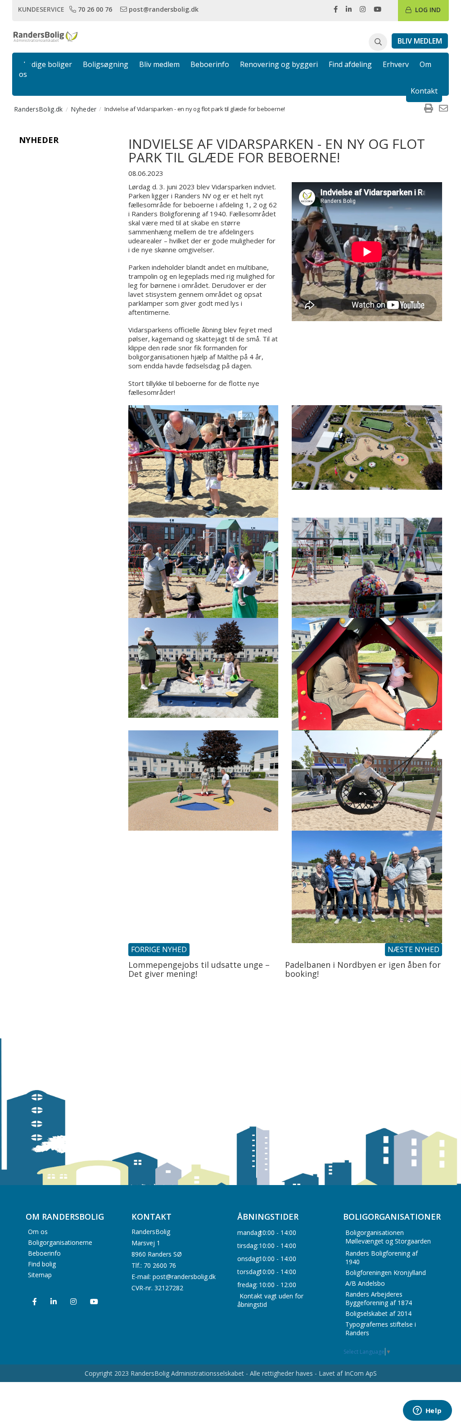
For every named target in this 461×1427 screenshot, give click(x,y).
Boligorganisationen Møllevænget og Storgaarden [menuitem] (388, 1236)
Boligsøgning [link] (105, 64)
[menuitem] (428, 108)
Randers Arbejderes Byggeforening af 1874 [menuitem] (378, 1298)
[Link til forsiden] (46, 35)
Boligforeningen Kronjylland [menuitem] (385, 1272)
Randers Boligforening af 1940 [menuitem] (381, 1257)
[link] (91, 9)
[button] (378, 42)
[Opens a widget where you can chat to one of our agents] (427, 1411)
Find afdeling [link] (350, 64)
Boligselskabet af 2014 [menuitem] (378, 1313)
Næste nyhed (413, 949)
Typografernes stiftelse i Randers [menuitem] (380, 1328)
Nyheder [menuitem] (83, 109)
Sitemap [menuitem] (40, 1274)
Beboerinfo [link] (209, 64)
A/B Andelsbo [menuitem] (365, 1283)
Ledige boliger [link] (47, 64)
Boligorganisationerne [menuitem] (60, 1242)
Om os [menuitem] (38, 1231)
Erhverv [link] (396, 64)
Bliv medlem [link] (159, 64)
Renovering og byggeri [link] (279, 64)
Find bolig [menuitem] (42, 1264)
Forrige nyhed (159, 949)
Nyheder (39, 139)
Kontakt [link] (424, 91)
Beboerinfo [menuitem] (44, 1253)
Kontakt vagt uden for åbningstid (270, 1299)
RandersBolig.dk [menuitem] (38, 109)
